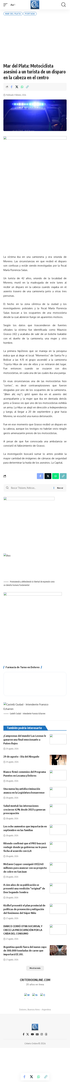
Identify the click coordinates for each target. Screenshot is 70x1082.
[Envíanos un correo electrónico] (43, 996)
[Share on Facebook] (11, 87)
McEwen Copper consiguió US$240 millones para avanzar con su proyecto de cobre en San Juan (25, 867)
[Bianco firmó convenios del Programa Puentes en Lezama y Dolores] (58, 775)
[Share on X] (16, 87)
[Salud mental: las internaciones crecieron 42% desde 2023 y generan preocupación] (58, 809)
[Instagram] (42, 1034)
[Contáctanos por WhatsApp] (27, 996)
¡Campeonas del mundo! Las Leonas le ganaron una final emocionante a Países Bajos (24, 739)
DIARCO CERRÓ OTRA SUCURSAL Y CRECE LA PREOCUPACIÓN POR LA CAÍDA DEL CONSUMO (22, 930)
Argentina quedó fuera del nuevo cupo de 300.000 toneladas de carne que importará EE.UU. (25, 950)
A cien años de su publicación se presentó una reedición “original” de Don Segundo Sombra (24, 888)
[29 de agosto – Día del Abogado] (58, 760)
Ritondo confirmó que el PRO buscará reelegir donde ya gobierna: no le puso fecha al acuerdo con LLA (25, 847)
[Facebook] (23, 1034)
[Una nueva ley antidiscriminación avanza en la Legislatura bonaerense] (58, 792)
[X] (27, 1034)
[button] (6, 5)
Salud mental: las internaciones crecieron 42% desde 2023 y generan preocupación (24, 809)
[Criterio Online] (35, 4)
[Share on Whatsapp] (22, 87)
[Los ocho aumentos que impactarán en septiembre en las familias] (58, 830)
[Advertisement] (35, 39)
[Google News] (37, 1034)
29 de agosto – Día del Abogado (21, 756)
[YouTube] (32, 1034)
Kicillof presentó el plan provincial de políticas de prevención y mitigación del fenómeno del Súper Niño (24, 909)
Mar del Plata (13, 14)
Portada (30, 14)
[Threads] (46, 1034)
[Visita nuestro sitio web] (35, 996)
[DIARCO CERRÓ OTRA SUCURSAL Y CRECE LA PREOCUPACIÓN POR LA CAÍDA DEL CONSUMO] (58, 929)
